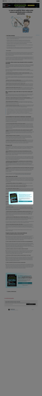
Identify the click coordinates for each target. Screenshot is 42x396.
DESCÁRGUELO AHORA (25, 201)
